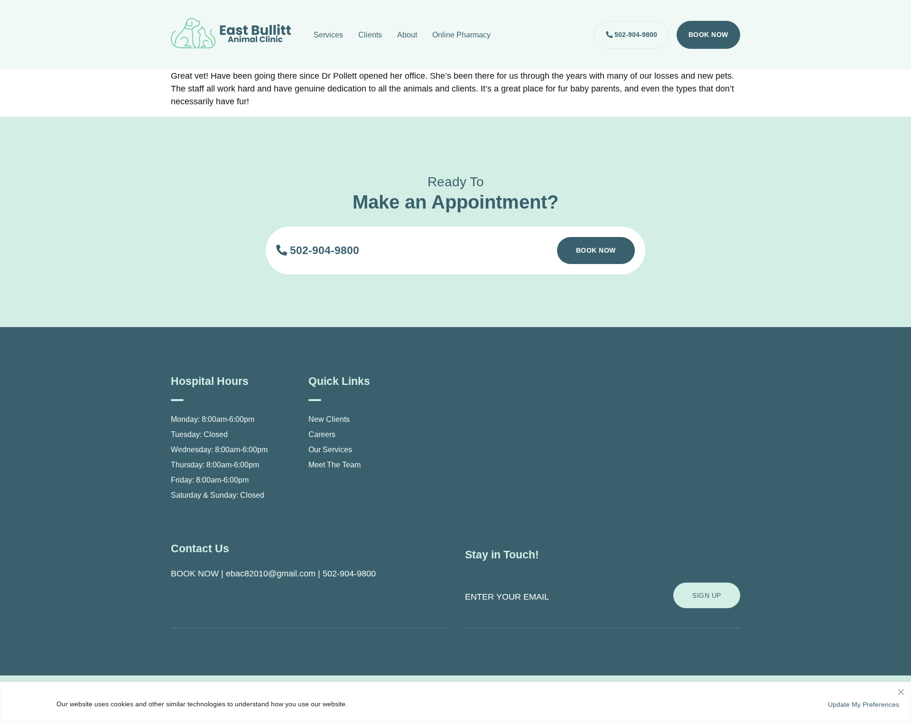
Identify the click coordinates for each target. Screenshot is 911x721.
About (407, 35)
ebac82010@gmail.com (271, 573)
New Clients (329, 419)
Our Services (330, 450)
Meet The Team (334, 465)
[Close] (901, 689)
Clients (370, 35)
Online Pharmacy (461, 35)
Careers (321, 434)
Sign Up (706, 595)
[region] (455, 701)
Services (328, 35)
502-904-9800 (635, 34)
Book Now (708, 34)
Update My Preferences (863, 704)
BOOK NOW (195, 573)
